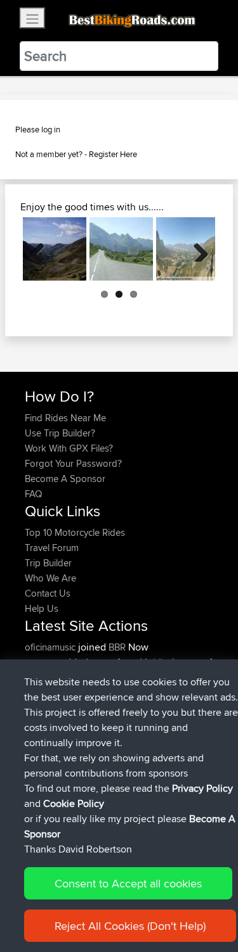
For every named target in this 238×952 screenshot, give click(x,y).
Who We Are (50, 578)
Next (196, 249)
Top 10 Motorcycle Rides (75, 532)
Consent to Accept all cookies (128, 883)
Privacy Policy (202, 788)
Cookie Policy (73, 803)
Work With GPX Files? (69, 448)
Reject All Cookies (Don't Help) (130, 926)
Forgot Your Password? (73, 463)
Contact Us (47, 593)
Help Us (41, 608)
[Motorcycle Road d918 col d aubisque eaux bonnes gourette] (121, 249)
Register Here (113, 154)
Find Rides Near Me (65, 417)
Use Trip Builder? (60, 433)
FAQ (33, 493)
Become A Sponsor (65, 478)
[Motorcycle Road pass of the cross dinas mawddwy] (54, 249)
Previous (42, 249)
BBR (117, 647)
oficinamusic (51, 647)
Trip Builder (48, 562)
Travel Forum (52, 547)
